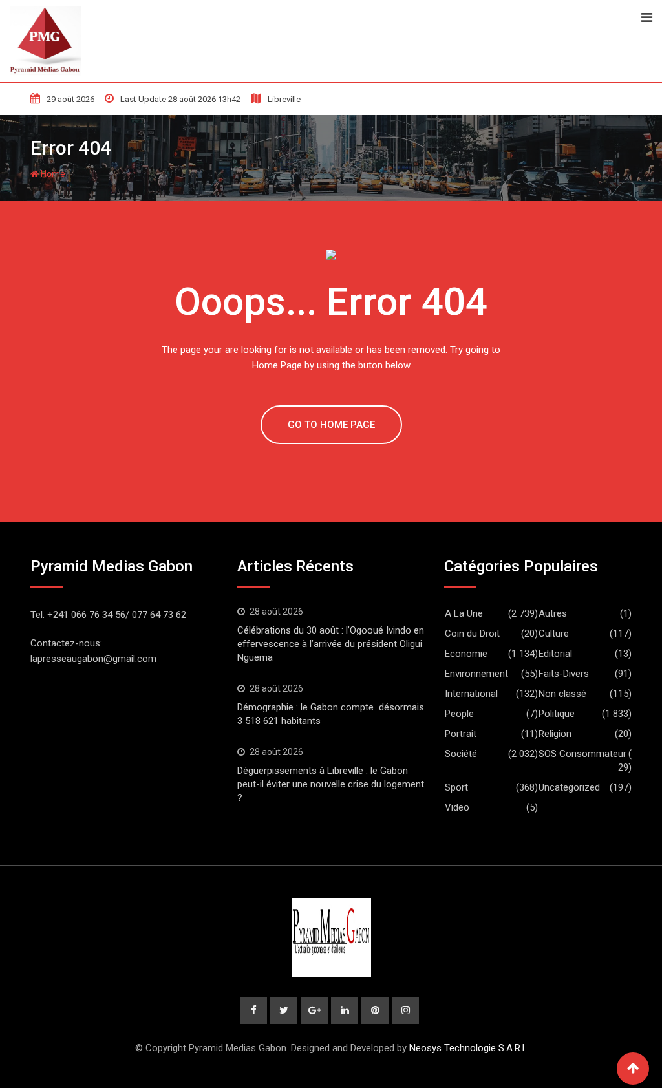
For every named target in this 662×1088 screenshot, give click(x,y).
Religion (555, 734)
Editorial (555, 653)
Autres (553, 613)
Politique (557, 714)
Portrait (460, 734)
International (471, 693)
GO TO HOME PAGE (331, 425)
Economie (466, 653)
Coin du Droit (472, 633)
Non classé (562, 693)
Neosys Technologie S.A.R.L (468, 1048)
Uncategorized (569, 787)
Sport (456, 787)
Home (52, 174)
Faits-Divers (564, 673)
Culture (554, 633)
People (459, 714)
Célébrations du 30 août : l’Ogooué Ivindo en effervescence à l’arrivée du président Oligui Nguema (330, 643)
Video (457, 807)
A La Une (464, 613)
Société (461, 754)
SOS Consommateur (582, 754)
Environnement (476, 673)
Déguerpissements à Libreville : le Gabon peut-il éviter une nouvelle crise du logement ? (330, 784)
